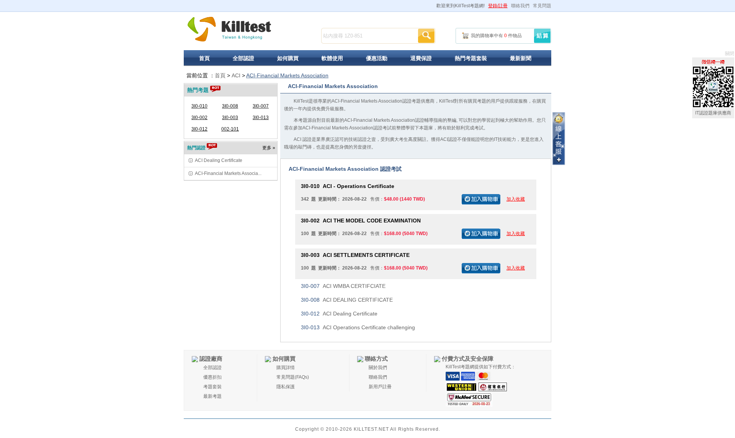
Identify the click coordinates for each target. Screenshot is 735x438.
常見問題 (542, 5)
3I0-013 (261, 117)
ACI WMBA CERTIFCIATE (343, 286)
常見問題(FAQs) (292, 377)
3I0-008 (230, 106)
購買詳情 (285, 367)
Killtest (229, 29)
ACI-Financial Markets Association (287, 75)
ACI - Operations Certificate (347, 186)
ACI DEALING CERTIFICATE (347, 300)
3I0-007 (261, 106)
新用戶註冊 (380, 386)
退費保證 (421, 58)
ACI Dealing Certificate (218, 160)
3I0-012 (199, 129)
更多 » (268, 147)
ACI (236, 75)
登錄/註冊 (498, 5)
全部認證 (243, 58)
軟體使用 (332, 58)
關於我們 (378, 367)
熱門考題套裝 (471, 58)
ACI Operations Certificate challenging (358, 327)
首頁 (204, 58)
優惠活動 (376, 58)
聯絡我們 (520, 5)
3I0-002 (199, 117)
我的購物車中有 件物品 (496, 35)
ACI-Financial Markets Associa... (228, 173)
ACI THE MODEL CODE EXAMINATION (361, 220)
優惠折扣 (212, 377)
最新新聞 (520, 58)
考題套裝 (212, 386)
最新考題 (212, 396)
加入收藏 (515, 199)
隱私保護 (285, 386)
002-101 (230, 129)
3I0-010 (199, 106)
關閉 (729, 53)
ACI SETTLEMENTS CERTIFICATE (355, 255)
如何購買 (288, 58)
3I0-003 (230, 117)
